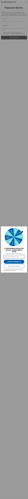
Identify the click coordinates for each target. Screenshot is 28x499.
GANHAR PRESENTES (14, 261)
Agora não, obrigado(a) (14, 266)
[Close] (25, 228)
